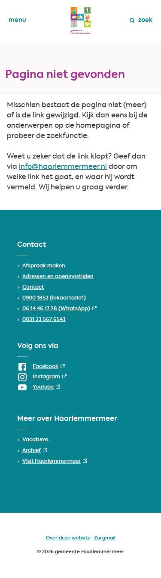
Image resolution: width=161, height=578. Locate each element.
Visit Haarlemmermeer (54, 461)
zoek (145, 20)
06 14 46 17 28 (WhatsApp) (59, 308)
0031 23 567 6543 (44, 319)
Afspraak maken (43, 266)
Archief (34, 450)
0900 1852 (35, 298)
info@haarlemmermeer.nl (63, 167)
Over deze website (68, 538)
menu (17, 20)
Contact (33, 287)
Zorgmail (104, 538)
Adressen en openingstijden (58, 276)
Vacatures (35, 440)
